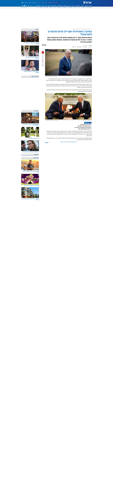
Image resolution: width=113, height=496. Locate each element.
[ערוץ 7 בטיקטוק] (22, 6)
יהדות (43, 5)
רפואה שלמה (70, 7)
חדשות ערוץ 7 (86, 3)
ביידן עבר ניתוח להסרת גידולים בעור (84, 125)
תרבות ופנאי (59, 7)
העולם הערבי (64, 7)
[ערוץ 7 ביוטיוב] (24, 6)
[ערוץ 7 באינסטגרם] (26, 6)
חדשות (90, 5)
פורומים (50, 7)
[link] (30, 43)
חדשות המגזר (89, 7)
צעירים (75, 7)
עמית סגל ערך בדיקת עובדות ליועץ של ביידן (83, 127)
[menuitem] (90, 6)
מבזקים (86, 5)
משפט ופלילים (59, 5)
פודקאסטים (65, 5)
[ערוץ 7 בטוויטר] (30, 6)
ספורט (54, 7)
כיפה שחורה (83, 7)
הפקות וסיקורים (38, 5)
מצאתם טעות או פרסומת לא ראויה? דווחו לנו (68, 141)
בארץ (73, 5)
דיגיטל (79, 7)
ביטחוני (82, 5)
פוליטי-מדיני (77, 5)
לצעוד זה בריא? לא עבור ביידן (85, 124)
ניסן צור (90, 45)
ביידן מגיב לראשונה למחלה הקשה (84, 128)
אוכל (46, 5)
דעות (49, 5)
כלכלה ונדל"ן (53, 5)
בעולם (70, 5)
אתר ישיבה (46, 7)
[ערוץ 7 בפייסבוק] (28, 6)
